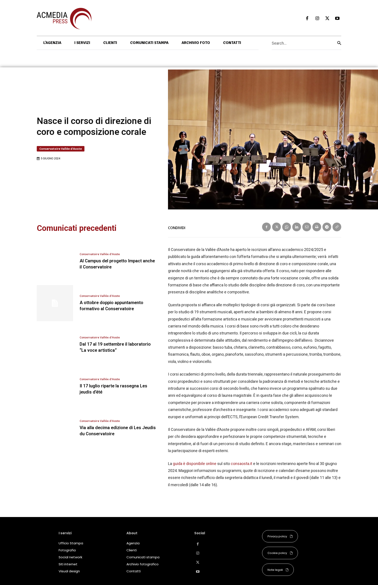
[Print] (316, 227)
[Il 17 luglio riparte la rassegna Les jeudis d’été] (55, 386)
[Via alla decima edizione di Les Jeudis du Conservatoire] (55, 428)
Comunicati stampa (142, 557)
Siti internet (68, 564)
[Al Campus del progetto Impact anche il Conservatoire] (55, 261)
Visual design (69, 571)
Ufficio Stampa (71, 543)
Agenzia (133, 543)
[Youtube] (337, 19)
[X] (327, 19)
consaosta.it (241, 463)
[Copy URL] (336, 227)
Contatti (133, 571)
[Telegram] (326, 227)
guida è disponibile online (194, 463)
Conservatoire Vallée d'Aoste (60, 149)
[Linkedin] (296, 227)
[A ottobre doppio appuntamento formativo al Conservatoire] (55, 303)
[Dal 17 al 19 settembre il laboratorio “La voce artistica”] (55, 345)
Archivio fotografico (142, 564)
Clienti (131, 550)
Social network (70, 557)
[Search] (339, 43)
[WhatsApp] (286, 227)
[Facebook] (307, 19)
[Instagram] (317, 19)
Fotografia (67, 550)
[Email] (306, 227)
